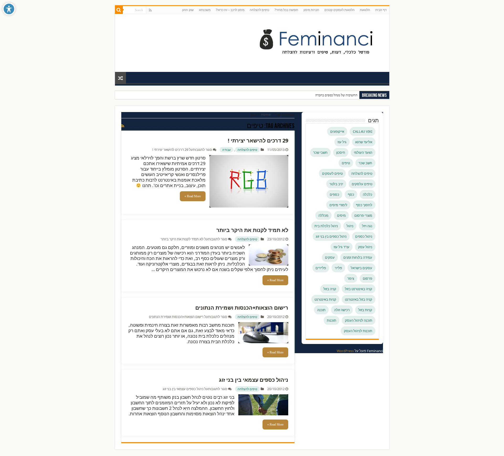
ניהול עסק (365, 247)
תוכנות (331, 320)
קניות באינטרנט (325, 299)
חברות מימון (311, 10)
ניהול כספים (363, 236)
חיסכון (340, 152)
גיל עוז (342, 142)
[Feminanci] (319, 42)
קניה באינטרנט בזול (358, 289)
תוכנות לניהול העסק (358, 330)
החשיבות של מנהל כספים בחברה (336, 95)
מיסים (341, 215)
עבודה (226, 149)
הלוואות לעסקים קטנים (339, 10)
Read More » (193, 196)
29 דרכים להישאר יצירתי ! (258, 140)
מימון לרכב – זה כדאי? (230, 10)
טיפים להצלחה (259, 10)
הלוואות (365, 10)
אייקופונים (337, 131)
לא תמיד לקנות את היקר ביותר (252, 230)
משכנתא (205, 10)
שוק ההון (188, 10)
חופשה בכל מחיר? (286, 10)
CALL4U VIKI (362, 131)
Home (266, 114)
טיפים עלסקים (362, 184)
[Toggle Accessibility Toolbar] (9, 9)
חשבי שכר (320, 152)
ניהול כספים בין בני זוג (331, 236)
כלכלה (367, 194)
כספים (334, 194)
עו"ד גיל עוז (341, 247)
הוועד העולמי (363, 152)
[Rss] (150, 10)
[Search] (119, 10)
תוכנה (321, 309)
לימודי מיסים (338, 205)
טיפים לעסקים (332, 173)
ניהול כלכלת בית (326, 226)
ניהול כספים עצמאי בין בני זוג (253, 379)
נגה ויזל (367, 226)
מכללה (323, 215)
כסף (351, 194)
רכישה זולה (342, 309)
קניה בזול (329, 289)
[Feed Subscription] (122, 125)
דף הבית (381, 10)
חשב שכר (365, 163)
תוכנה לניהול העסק (358, 320)
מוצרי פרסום (363, 215)
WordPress (345, 350)
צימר (350, 278)
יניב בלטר (336, 184)
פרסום (367, 278)
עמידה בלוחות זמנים (357, 257)
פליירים (321, 268)
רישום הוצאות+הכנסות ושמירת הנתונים (241, 307)
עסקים (330, 257)
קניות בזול (365, 309)
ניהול (349, 226)
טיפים (346, 163)
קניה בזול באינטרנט (358, 299)
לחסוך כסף (364, 205)
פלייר (338, 268)
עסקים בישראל (361, 268)
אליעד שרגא (363, 142)
